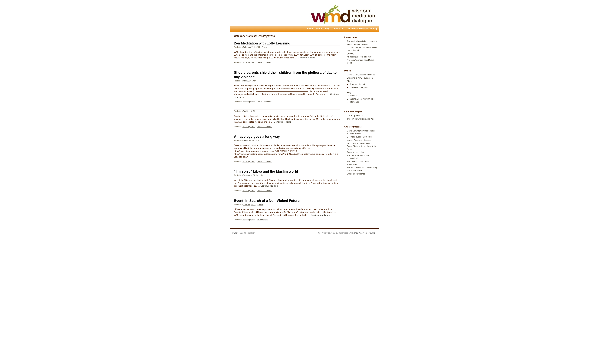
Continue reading (308, 57)
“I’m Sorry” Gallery (355, 115)
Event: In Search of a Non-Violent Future (267, 201)
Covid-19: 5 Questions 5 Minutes (361, 75)
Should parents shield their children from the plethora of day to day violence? (362, 47)
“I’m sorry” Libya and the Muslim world (266, 171)
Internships (354, 102)
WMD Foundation (247, 233)
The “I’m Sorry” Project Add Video (361, 119)
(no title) (350, 53)
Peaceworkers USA (355, 152)
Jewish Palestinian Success (359, 140)
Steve (264, 47)
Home (310, 28)
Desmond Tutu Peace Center (359, 137)
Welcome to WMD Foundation (360, 78)
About (319, 28)
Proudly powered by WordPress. (334, 233)
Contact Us (338, 28)
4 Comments (262, 220)
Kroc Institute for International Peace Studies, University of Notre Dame (361, 146)
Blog (327, 28)
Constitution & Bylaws (359, 87)
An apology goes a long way (257, 136)
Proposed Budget (357, 84)
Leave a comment (264, 62)
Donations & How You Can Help (362, 28)
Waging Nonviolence (356, 174)
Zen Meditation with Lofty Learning (262, 43)
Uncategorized (248, 62)
